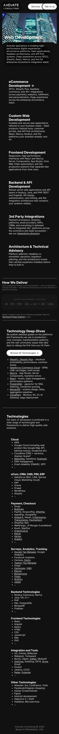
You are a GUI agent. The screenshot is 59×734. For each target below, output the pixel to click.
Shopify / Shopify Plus (21, 359)
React (13, 378)
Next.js (13, 373)
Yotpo (17, 576)
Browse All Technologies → (24, 353)
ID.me (45, 661)
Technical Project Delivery (13, 317)
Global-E (18, 517)
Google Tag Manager (25, 552)
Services (35, 6)
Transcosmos (21, 520)
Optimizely (19, 568)
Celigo (33, 658)
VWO (29, 568)
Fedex (17, 672)
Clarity (27, 560)
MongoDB (15, 389)
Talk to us (49, 6)
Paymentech (35, 520)
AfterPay (40, 511)
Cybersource (39, 517)
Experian (26, 672)
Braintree (19, 509)
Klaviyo (18, 571)
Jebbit (17, 582)
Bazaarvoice (20, 573)
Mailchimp (19, 458)
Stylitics (18, 579)
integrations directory (28, 233)
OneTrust (18, 661)
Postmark (42, 458)
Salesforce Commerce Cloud (25, 367)
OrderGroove (21, 531)
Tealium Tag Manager (25, 562)
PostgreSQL (16, 384)
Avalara (18, 539)
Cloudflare (15, 394)
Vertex (17, 536)
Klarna (17, 533)
